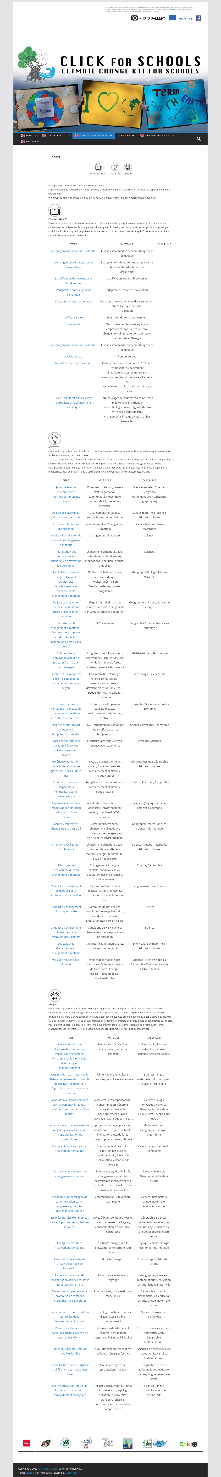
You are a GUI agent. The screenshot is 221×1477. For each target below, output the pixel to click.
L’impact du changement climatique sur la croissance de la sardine (66, 890)
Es (55, 1259)
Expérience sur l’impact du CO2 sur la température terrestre (66, 729)
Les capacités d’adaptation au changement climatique (66, 948)
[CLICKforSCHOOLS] (110, 46)
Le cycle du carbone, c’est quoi (73, 363)
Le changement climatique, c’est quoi (73, 345)
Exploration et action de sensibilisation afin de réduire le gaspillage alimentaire (69, 1279)
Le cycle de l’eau (73, 356)
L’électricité (73, 324)
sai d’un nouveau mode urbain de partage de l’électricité (71, 1263)
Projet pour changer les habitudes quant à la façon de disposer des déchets (70, 1332)
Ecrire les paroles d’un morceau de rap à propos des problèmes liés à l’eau (69, 1222)
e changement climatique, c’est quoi (74, 251)
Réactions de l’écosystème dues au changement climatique (66, 870)
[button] (35, 135)
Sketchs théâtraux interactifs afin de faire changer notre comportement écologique (69, 1390)
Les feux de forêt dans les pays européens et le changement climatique (73, 402)
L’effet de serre (73, 317)
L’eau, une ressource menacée (73, 301)
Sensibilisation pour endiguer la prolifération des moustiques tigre (69, 1369)
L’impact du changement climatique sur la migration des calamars (66, 932)
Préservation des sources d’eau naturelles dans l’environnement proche (70, 1316)
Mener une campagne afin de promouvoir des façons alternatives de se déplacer (70, 1295)
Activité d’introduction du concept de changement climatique (65, 540)
